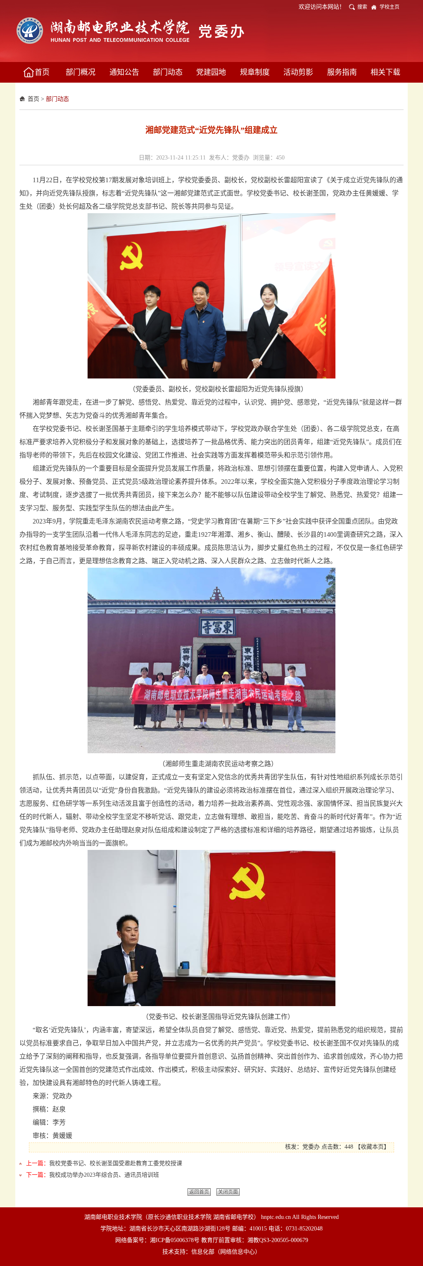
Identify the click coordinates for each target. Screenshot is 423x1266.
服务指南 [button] (342, 72)
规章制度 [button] (255, 72)
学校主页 (389, 7)
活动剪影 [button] (298, 72)
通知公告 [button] (124, 72)
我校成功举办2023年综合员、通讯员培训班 (104, 1175)
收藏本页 (372, 1147)
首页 (33, 99)
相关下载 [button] (385, 72)
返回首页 (199, 1192)
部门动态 (57, 99)
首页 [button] (42, 72)
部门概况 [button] (80, 72)
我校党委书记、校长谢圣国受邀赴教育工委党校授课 (115, 1163)
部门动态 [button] (168, 72)
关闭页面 (228, 1192)
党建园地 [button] (211, 72)
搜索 (362, 7)
